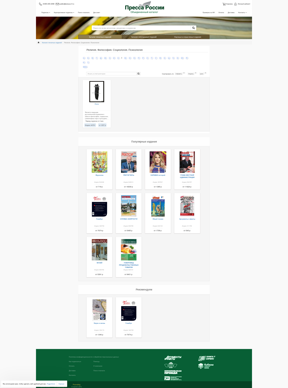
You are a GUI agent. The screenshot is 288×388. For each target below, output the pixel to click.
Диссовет (96, 12)
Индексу (191, 74)
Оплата (221, 12)
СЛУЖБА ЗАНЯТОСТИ (128, 219)
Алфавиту (179, 74)
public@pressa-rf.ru (67, 4)
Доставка (231, 12)
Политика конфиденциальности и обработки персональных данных (94, 357)
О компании (97, 366)
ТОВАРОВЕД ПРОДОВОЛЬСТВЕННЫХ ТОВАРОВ (128, 265)
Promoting (76, 384)
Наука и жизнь (99, 323)
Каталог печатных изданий (100, 37)
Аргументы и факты (187, 219)
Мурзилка (99, 175)
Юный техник (158, 219)
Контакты (241, 12)
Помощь (96, 361)
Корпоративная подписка (63, 12)
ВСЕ (85, 67)
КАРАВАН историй (158, 175)
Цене (201, 74)
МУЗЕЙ (99, 263)
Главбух (99, 219)
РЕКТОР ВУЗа (128, 175)
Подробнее (51, 384)
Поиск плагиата (83, 12)
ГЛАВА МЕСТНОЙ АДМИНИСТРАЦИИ (187, 176)
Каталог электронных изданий (143, 37)
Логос (97, 104)
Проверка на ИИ (209, 12)
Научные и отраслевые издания (187, 37)
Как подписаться (75, 361)
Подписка (45, 12)
